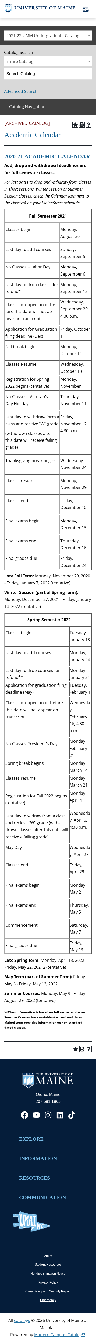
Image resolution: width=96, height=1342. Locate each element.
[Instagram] (48, 1115)
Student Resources (48, 1264)
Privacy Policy (48, 1282)
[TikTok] (72, 1115)
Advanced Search (20, 91)
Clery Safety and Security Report (48, 1291)
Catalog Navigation (27, 107)
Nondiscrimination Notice (48, 1273)
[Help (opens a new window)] (88, 125)
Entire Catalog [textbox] (20, 61)
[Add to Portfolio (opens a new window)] (75, 125)
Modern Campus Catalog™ (59, 1334)
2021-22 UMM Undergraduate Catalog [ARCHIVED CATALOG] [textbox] (49, 35)
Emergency (48, 1300)
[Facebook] (24, 1115)
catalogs (22, 1320)
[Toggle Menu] (86, 9)
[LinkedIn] (60, 1115)
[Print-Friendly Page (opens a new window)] (82, 125)
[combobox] (48, 35)
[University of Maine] (40, 11)
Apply (48, 1256)
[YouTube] (36, 1115)
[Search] (86, 74)
